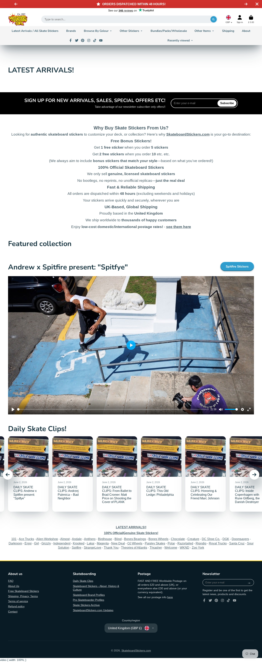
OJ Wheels (134, 543)
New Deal (118, 543)
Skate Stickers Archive (86, 605)
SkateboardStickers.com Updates (93, 610)
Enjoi (28, 543)
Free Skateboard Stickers (23, 591)
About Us (13, 586)
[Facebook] (70, 40)
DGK (225, 539)
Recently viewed (178, 40)
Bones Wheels (158, 539)
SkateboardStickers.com (136, 650)
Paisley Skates (155, 543)
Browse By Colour (96, 31)
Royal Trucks (218, 543)
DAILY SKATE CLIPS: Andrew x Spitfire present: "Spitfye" (28, 474)
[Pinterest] (82, 40)
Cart (251, 19)
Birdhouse (105, 539)
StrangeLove (92, 547)
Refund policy (16, 606)
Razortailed (185, 543)
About (246, 31)
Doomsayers (240, 539)
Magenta (103, 543)
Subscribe (227, 103)
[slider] (113, 409)
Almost (65, 539)
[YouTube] (101, 40)
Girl (36, 543)
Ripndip (201, 543)
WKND (184, 547)
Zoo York (198, 547)
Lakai (90, 543)
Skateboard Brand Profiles (89, 594)
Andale (77, 539)
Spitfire (76, 547)
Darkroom (15, 543)
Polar (171, 543)
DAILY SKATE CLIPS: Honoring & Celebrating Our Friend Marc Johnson (205, 474)
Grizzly (46, 543)
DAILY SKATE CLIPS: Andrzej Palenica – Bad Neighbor (72, 474)
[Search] (213, 19)
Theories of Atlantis (134, 547)
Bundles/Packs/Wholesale (169, 31)
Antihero (90, 539)
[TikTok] (94, 40)
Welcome (170, 547)
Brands (71, 31)
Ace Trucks (26, 539)
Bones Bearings (135, 539)
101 (13, 539)
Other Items (202, 31)
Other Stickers (129, 31)
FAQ (10, 580)
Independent (61, 543)
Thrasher (156, 547)
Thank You (111, 547)
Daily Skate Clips (83, 580)
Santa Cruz (237, 543)
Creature (193, 539)
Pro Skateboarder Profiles (88, 599)
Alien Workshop (47, 539)
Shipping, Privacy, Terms (23, 596)
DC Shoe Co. (211, 539)
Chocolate (178, 539)
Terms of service (18, 601)
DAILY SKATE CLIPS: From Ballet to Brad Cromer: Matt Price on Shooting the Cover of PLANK (117, 474)
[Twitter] (76, 40)
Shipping (228, 31)
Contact (12, 611)
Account (240, 19)
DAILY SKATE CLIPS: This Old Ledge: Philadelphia (161, 474)
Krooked (78, 543)
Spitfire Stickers (237, 266)
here (170, 597)
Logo (18, 19)
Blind (118, 539)
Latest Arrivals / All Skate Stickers (35, 31)
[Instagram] (89, 40)
